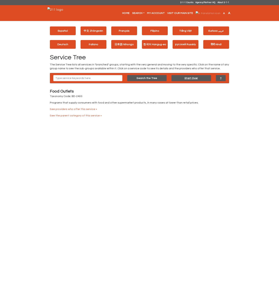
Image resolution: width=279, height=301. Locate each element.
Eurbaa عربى (216, 31)
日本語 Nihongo (124, 44)
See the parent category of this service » (76, 115)
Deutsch (62, 44)
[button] (208, 13)
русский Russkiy (185, 44)
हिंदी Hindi (216, 44)
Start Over (191, 78)
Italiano (93, 44)
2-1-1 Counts (186, 2)
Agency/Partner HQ (205, 2)
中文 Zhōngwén (93, 31)
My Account (156, 13)
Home (126, 13)
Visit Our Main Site (180, 13)
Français (124, 31)
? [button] (221, 78)
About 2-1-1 (223, 2)
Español (63, 31)
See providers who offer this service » (73, 109)
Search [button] (137, 13)
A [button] (226, 13)
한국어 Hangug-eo (154, 44)
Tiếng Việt (185, 31)
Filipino (154, 31)
